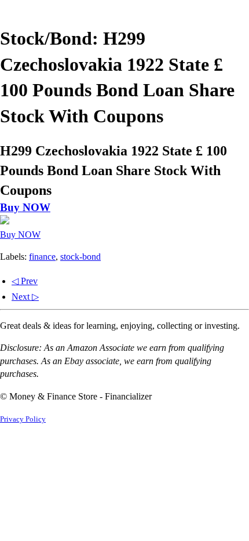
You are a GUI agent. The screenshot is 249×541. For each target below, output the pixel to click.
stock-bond (80, 257)
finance (42, 257)
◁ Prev (25, 281)
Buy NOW (25, 207)
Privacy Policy (23, 419)
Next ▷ (25, 297)
